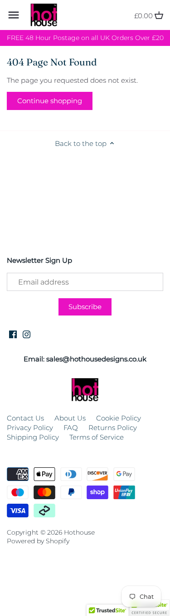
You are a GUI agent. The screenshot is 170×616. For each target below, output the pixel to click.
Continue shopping (49, 100)
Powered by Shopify (38, 541)
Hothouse (79, 532)
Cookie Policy (118, 418)
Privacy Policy (30, 427)
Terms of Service (96, 437)
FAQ (70, 427)
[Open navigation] (13, 15)
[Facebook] (13, 333)
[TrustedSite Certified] (149, 607)
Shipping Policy (33, 437)
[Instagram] (26, 333)
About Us (70, 418)
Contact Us (25, 418)
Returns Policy (112, 427)
